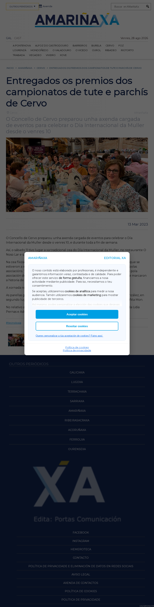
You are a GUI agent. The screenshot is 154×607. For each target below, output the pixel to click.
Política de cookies (77, 347)
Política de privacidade (77, 350)
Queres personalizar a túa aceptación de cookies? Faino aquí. (69, 335)
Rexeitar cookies (77, 326)
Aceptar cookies (77, 314)
